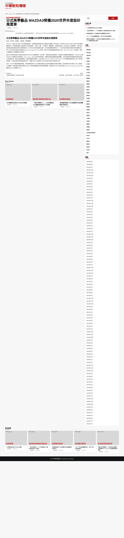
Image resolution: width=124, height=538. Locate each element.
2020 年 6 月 (89, 348)
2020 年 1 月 (89, 362)
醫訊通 (88, 104)
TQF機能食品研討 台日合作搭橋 (16, 103)
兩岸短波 (88, 52)
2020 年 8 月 (89, 343)
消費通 (88, 106)
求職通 (88, 127)
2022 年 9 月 (89, 276)
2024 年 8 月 (89, 211)
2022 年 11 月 (89, 270)
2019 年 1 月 (89, 396)
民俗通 (88, 121)
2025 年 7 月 (89, 184)
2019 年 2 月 (89, 393)
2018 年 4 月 (89, 418)
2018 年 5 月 (89, 415)
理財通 (88, 69)
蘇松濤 (88, 147)
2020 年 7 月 (89, 345)
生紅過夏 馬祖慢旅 (90, 132)
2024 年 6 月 (89, 217)
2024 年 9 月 (89, 209)
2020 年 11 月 (89, 334)
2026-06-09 (41, 106)
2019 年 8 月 (89, 376)
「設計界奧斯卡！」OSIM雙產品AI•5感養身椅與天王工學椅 (100, 30)
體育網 (88, 78)
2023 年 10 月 (89, 239)
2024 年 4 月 (89, 223)
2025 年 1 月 (89, 197)
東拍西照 (88, 55)
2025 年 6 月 (89, 186)
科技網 (88, 75)
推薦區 (88, 129)
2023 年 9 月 (89, 242)
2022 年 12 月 (89, 267)
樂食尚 (88, 89)
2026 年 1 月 (89, 167)
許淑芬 (88, 149)
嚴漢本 (15, 17)
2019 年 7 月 (89, 379)
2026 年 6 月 (89, 161)
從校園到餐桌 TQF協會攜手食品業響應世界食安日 (98, 33)
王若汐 (88, 138)
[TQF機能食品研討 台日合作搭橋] (18, 92)
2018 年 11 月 (89, 401)
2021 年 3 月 (89, 323)
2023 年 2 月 (89, 262)
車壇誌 (8, 17)
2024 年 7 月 (89, 214)
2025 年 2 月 (89, 195)
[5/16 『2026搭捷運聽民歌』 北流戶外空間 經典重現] (85, 438)
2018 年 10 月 (89, 404)
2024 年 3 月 (89, 225)
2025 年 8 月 (89, 181)
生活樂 (88, 64)
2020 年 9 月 (89, 340)
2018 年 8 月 (89, 409)
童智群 (18, 17)
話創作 (88, 112)
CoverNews (64, 458)
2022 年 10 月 (89, 273)
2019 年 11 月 (89, 368)
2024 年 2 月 (89, 228)
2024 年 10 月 (89, 206)
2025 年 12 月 (89, 170)
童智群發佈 (9, 27)
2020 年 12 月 (89, 331)
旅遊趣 (88, 66)
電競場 (88, 115)
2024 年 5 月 (89, 220)
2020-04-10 (15, 27)
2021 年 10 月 (89, 303)
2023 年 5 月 (89, 253)
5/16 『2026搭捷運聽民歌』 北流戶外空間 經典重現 (98, 36)
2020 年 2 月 (89, 359)
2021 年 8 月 (89, 309)
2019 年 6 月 (89, 382)
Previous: (15, 74)
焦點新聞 (88, 49)
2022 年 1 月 (89, 295)
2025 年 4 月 (89, 189)
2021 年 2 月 (89, 326)
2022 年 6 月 (89, 284)
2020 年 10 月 (89, 337)
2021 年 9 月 (89, 306)
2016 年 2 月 (89, 423)
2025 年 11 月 (89, 172)
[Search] (118, 13)
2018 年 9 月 (89, 407)
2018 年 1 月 (89, 421)
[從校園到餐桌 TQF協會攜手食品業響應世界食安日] (71, 92)
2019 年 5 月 (89, 384)
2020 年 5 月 (89, 351)
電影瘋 (88, 95)
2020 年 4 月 (89, 354)
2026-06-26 (15, 104)
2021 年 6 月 (89, 315)
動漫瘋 (88, 92)
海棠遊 (88, 61)
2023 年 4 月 (89, 256)
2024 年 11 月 (89, 203)
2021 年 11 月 (89, 301)
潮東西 (88, 81)
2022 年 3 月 (89, 292)
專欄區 (88, 124)
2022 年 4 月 (89, 290)
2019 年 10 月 (89, 370)
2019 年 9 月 (89, 373)
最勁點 (88, 84)
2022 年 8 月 (89, 278)
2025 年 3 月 (89, 192)
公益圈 (88, 118)
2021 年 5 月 (89, 317)
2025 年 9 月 (89, 178)
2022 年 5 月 (89, 287)
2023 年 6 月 (89, 250)
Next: (71, 74)
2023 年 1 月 (89, 264)
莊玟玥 (11, 17)
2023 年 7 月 (89, 248)
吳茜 (87, 152)
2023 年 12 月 (89, 234)
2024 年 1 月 (89, 231)
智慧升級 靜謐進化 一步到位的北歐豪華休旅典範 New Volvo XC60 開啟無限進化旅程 (100, 39)
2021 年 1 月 (89, 329)
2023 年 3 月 (89, 259)
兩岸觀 (88, 101)
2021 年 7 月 (89, 312)
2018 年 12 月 (89, 398)
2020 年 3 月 (89, 356)
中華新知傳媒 (15, 6)
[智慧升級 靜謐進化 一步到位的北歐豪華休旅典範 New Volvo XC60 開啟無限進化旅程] (108, 438)
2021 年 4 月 (89, 320)
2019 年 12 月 (89, 365)
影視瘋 (88, 98)
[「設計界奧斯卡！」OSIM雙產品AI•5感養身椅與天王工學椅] (44, 92)
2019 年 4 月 (89, 387)
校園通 (88, 109)
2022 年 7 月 (89, 281)
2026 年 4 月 (89, 164)
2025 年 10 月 (89, 175)
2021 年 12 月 (89, 298)
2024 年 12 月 (89, 200)
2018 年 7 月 (89, 412)
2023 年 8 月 (89, 245)
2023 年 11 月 (89, 237)
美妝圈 (88, 86)
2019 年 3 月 (89, 390)
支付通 (88, 72)
